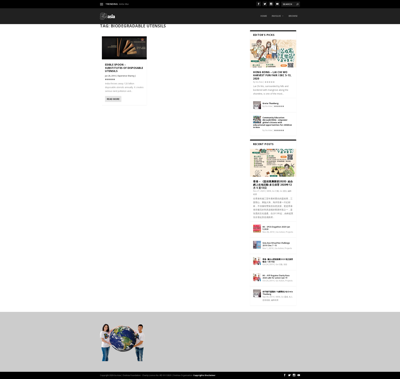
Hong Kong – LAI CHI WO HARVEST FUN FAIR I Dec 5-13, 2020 (272, 75)
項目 (285, 264)
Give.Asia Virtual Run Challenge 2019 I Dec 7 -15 (276, 244)
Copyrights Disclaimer (204, 375)
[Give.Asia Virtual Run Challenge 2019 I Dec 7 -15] (257, 245)
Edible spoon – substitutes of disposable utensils (124, 68)
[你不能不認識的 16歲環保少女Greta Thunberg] (257, 293)
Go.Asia (259, 82)
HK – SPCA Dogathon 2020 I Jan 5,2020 (276, 228)
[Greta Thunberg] (257, 105)
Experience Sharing (126, 75)
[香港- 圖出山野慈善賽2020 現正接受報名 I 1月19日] (257, 261)
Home (263, 16)
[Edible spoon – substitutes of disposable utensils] (124, 48)
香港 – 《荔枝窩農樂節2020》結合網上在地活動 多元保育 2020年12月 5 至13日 (273, 185)
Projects (289, 232)
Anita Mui (124, 4)
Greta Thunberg (270, 103)
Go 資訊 (283, 191)
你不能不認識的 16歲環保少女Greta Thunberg (277, 292)
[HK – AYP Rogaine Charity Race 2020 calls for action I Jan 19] (257, 277)
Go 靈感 (284, 296)
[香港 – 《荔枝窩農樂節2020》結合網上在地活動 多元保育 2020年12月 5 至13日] (273, 163)
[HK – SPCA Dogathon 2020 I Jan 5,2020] (257, 229)
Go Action (280, 232)
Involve (276, 16)
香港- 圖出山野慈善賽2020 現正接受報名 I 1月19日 (277, 260)
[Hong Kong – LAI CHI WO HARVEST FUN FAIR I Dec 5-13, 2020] (273, 53)
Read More (113, 98)
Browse (293, 16)
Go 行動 (275, 191)
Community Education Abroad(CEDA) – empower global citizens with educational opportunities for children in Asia (272, 122)
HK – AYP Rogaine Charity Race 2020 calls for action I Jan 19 (276, 276)
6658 (269, 191)
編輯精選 (274, 300)
